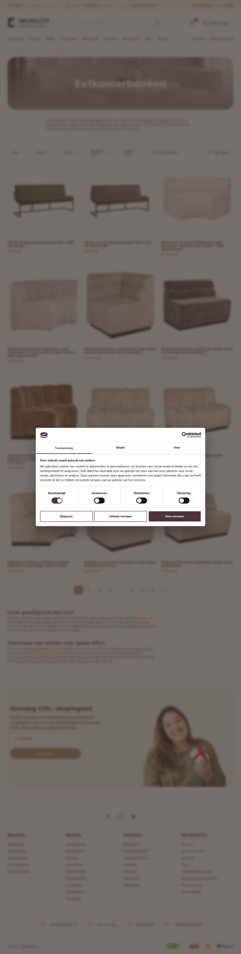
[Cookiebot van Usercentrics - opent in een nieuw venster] (184, 435)
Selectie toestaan (120, 516)
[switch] (99, 501)
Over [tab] (177, 447)
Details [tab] (120, 447)
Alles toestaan (174, 516)
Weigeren (66, 516)
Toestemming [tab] (64, 448)
